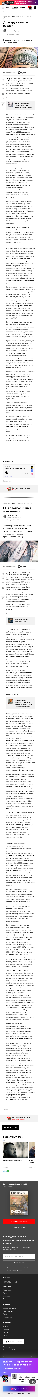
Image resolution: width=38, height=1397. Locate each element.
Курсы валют (19, 16)
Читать (14, 488)
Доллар (26, 16)
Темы (5, 1293)
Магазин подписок (15, 1342)
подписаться (25, 488)
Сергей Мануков (12, 30)
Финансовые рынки (9, 16)
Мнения (5, 1299)
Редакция (6, 1329)
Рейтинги (6, 1314)
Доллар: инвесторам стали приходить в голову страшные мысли (23, 105)
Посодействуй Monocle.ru (12, 1350)
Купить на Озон (20, 1389)
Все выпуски (7, 481)
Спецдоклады (7, 1317)
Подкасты (8, 461)
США (31, 16)
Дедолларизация (20, 503)
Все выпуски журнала (10, 1308)
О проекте (6, 1326)
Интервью (6, 1296)
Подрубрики (7, 1290)
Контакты (6, 1335)
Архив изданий (8, 1311)
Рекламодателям (8, 1347)
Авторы (5, 1332)
